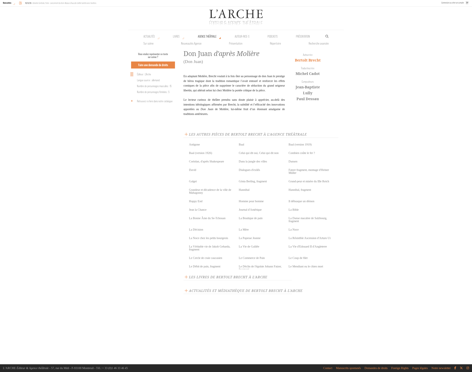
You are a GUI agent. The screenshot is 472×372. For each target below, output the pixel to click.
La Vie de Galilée (249, 246)
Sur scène (148, 43)
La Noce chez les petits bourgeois (208, 238)
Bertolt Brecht (308, 60)
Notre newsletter (441, 368)
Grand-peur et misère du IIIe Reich (309, 181)
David (192, 169)
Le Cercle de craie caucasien (205, 257)
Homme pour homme (251, 201)
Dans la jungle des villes (253, 161)
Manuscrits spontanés (348, 368)
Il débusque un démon (301, 201)
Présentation (235, 43)
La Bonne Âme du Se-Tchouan (207, 218)
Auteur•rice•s (242, 36)
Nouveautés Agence (191, 43)
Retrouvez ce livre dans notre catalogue (155, 101)
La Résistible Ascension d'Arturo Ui (310, 238)
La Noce (294, 229)
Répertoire (275, 43)
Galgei (193, 181)
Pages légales (420, 368)
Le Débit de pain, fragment (204, 266)
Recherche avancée (319, 43)
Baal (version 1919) (300, 144)
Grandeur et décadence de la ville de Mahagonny (210, 191)
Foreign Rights (400, 368)
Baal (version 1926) (200, 153)
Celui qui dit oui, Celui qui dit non (259, 153)
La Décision (196, 229)
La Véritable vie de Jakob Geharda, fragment (209, 248)
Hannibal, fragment (300, 189)
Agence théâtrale (207, 36)
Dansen (293, 161)
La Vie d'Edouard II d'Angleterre (308, 246)
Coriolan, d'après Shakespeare (206, 161)
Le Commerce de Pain (252, 257)
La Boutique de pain (251, 218)
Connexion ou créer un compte (452, 2)
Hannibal (244, 189)
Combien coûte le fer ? (302, 153)
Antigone (194, 144)
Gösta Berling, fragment (253, 181)
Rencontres (7, 2)
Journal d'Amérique (250, 209)
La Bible (294, 209)
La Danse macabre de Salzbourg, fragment (308, 220)
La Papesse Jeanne (250, 238)
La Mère (244, 229)
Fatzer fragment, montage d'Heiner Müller (309, 171)
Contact (327, 368)
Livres (176, 36)
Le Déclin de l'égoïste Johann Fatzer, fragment (260, 268)
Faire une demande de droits (153, 65)
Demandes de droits (376, 368)
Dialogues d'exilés (249, 169)
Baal (241, 144)
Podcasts (273, 36)
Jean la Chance (197, 209)
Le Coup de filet (298, 257)
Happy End (195, 201)
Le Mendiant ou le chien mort (306, 266)
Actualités (149, 36)
